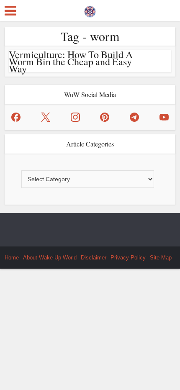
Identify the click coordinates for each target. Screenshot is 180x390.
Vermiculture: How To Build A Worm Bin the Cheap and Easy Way (71, 61)
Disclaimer (93, 257)
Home (12, 257)
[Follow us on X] (45, 117)
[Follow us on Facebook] (16, 117)
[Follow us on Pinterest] (104, 117)
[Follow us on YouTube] (164, 117)
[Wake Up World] (90, 10)
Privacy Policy (128, 257)
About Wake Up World (50, 257)
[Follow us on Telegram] (134, 117)
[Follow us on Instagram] (75, 117)
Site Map (161, 257)
